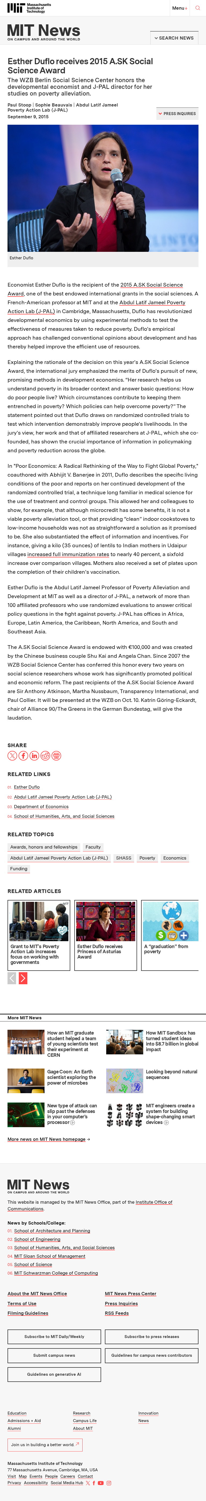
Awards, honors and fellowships (44, 847)
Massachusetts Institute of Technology (45, 1463)
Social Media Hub (67, 1482)
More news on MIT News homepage (47, 1139)
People (51, 1476)
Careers (67, 1476)
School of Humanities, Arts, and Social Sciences (64, 816)
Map (23, 1476)
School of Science (33, 1264)
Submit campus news (54, 1355)
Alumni (14, 1428)
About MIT (83, 1428)
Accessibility (36, 1482)
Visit (12, 1476)
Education (17, 1413)
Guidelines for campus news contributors (151, 1355)
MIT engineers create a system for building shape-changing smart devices (170, 1114)
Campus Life (85, 1420)
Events (36, 1476)
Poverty (147, 858)
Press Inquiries (121, 1303)
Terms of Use (22, 1303)
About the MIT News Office (37, 1293)
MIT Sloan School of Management (49, 1256)
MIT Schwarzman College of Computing (56, 1273)
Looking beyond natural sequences (171, 1074)
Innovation (148, 1413)
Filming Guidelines (28, 1313)
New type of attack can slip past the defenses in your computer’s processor (72, 1114)
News (143, 1420)
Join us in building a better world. (42, 1444)
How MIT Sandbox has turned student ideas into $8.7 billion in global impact (172, 1041)
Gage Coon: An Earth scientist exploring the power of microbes (71, 1077)
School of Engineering (37, 1239)
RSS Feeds (117, 1313)
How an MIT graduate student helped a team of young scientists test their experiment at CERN (72, 1044)
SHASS (123, 858)
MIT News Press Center (130, 1293)
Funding (18, 868)
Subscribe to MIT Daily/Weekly (54, 1336)
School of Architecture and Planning (52, 1230)
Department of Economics (41, 806)
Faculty (93, 847)
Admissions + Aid (24, 1420)
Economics (174, 858)
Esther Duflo (27, 787)
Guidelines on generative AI (54, 1374)
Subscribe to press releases (151, 1336)
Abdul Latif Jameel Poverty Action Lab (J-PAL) (63, 797)
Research (81, 1413)
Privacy (14, 1482)
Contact (85, 1476)
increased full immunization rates (68, 554)
